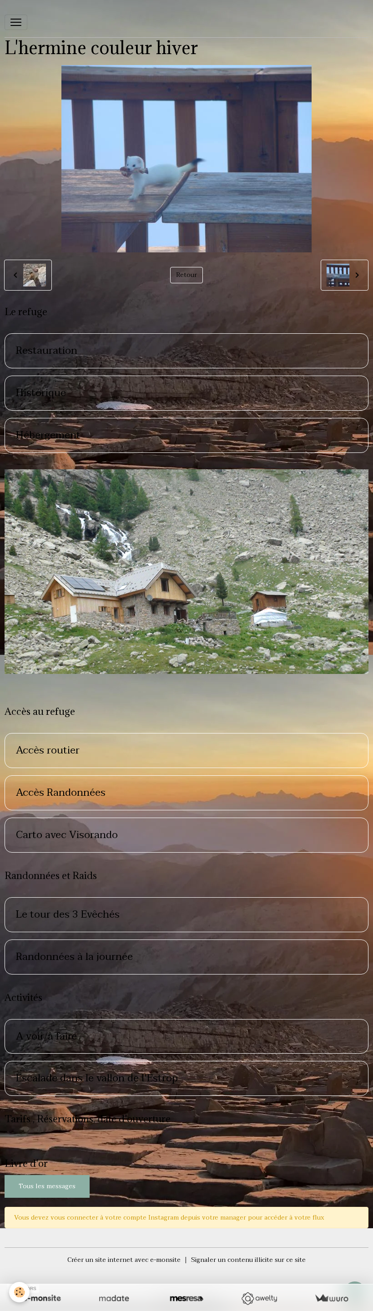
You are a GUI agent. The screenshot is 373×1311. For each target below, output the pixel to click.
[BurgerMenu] (16, 22)
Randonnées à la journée (74, 957)
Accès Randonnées (61, 793)
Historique (41, 393)
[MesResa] (186, 1298)
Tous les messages (47, 1186)
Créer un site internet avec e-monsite (124, 1260)
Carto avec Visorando (67, 835)
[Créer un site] (41, 1298)
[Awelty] (259, 1298)
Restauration (46, 351)
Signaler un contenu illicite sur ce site (248, 1260)
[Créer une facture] (331, 1298)
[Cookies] (19, 1292)
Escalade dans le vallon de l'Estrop (97, 1078)
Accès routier (48, 750)
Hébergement (48, 435)
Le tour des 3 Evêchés (68, 915)
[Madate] (113, 1298)
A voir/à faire (46, 1036)
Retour (186, 275)
